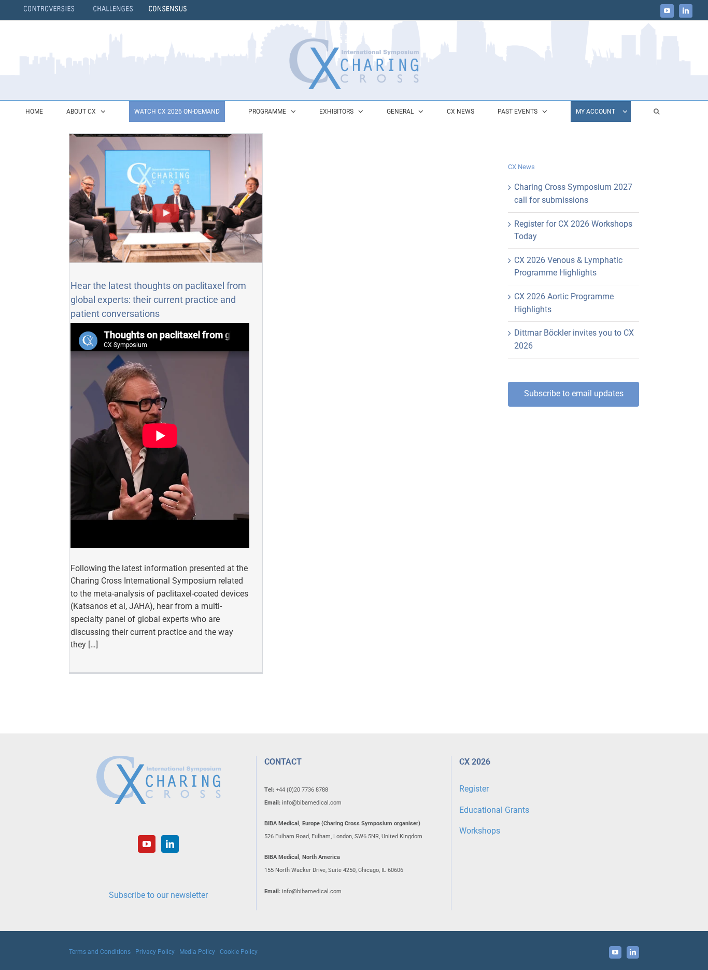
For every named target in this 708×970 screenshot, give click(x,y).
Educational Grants (494, 810)
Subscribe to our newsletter (158, 895)
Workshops (479, 831)
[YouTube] (146, 844)
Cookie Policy (239, 951)
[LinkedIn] (170, 844)
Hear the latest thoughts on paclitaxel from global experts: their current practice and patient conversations (158, 299)
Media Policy (197, 951)
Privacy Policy (155, 951)
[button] (656, 111)
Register (474, 789)
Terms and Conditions (100, 951)
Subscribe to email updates (574, 393)
